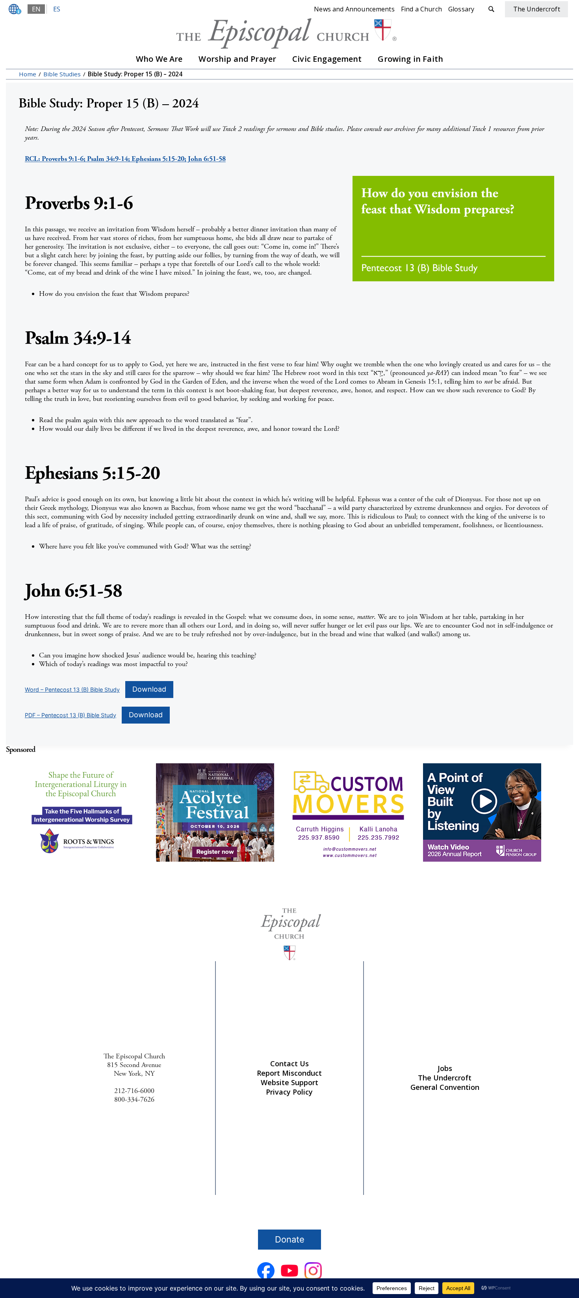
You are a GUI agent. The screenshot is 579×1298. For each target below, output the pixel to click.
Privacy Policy (289, 1092)
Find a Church (421, 9)
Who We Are (159, 59)
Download (149, 689)
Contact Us (289, 1063)
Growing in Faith (410, 59)
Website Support (289, 1082)
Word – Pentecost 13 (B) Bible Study (72, 689)
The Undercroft (444, 1077)
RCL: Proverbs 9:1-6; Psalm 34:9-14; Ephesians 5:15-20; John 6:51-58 (125, 158)
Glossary (461, 9)
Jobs (445, 1068)
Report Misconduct (289, 1073)
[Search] (491, 9)
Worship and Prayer (237, 59)
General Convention (444, 1087)
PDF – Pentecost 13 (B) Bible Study (70, 715)
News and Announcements (354, 9)
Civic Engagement (327, 59)
